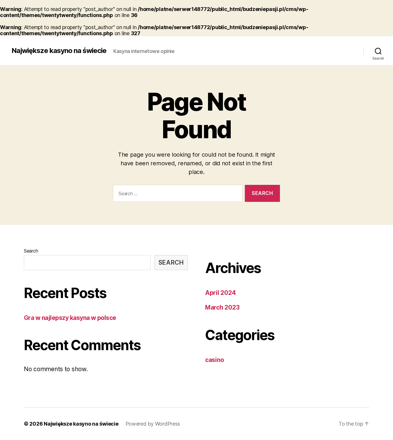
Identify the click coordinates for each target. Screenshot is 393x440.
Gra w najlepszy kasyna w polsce (70, 317)
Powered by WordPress (152, 424)
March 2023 (222, 307)
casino (214, 359)
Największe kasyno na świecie (59, 50)
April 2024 (220, 292)
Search (31, 251)
